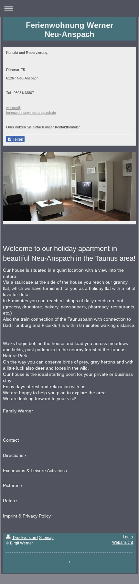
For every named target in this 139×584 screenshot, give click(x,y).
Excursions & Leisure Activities (34, 470)
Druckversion (24, 537)
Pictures (11, 485)
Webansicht (122, 542)
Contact (11, 440)
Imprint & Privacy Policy (27, 515)
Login (128, 537)
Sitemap (46, 537)
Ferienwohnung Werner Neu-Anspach (69, 30)
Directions (13, 455)
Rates (9, 500)
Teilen (17, 139)
